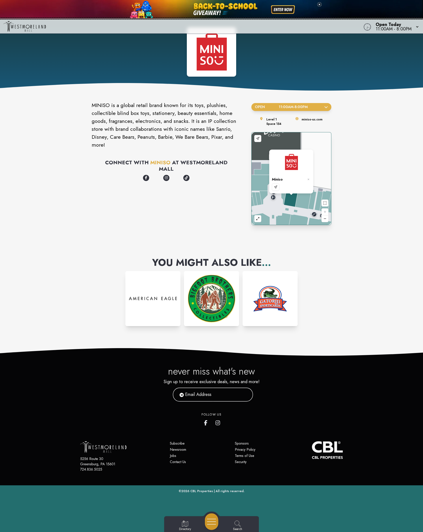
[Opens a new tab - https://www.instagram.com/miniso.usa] (166, 178)
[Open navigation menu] (211, 522)
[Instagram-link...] (153, 298)
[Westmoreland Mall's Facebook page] (206, 421)
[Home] (159, 26)
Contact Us (178, 461)
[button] (395, 26)
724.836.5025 (91, 469)
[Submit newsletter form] (244, 395)
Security (241, 461)
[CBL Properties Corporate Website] (312, 450)
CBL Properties (201, 491)
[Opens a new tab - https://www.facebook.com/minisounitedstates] (146, 178)
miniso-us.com (312, 119)
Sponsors (242, 443)
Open (281, 106)
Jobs (173, 455)
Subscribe (177, 443)
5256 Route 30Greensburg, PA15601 (97, 461)
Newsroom (178, 449)
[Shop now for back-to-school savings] (283, 9)
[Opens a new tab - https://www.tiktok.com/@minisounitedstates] (186, 178)
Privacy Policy (245, 449)
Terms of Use (244, 455)
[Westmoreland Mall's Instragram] (218, 421)
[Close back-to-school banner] (319, 4)
